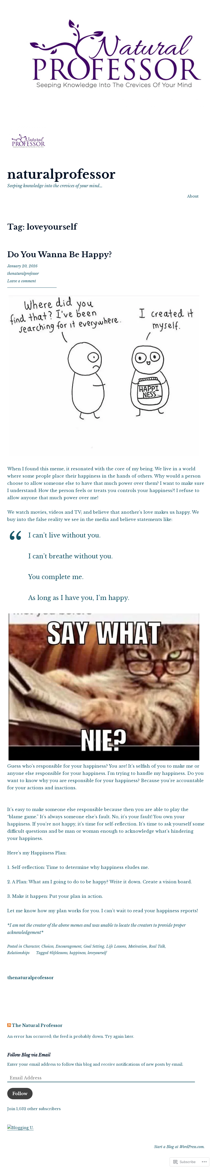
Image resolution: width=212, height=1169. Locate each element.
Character (31, 946)
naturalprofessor (61, 174)
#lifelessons (58, 952)
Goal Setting (94, 946)
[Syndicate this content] (9, 1025)
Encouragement (68, 946)
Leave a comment (21, 281)
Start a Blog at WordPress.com (179, 1146)
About (193, 196)
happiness (78, 952)
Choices (47, 946)
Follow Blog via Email (28, 1054)
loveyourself (97, 952)
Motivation (137, 946)
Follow (19, 1093)
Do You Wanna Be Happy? (59, 254)
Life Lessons (116, 946)
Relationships (18, 952)
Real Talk (157, 946)
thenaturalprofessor (23, 273)
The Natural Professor (37, 1025)
